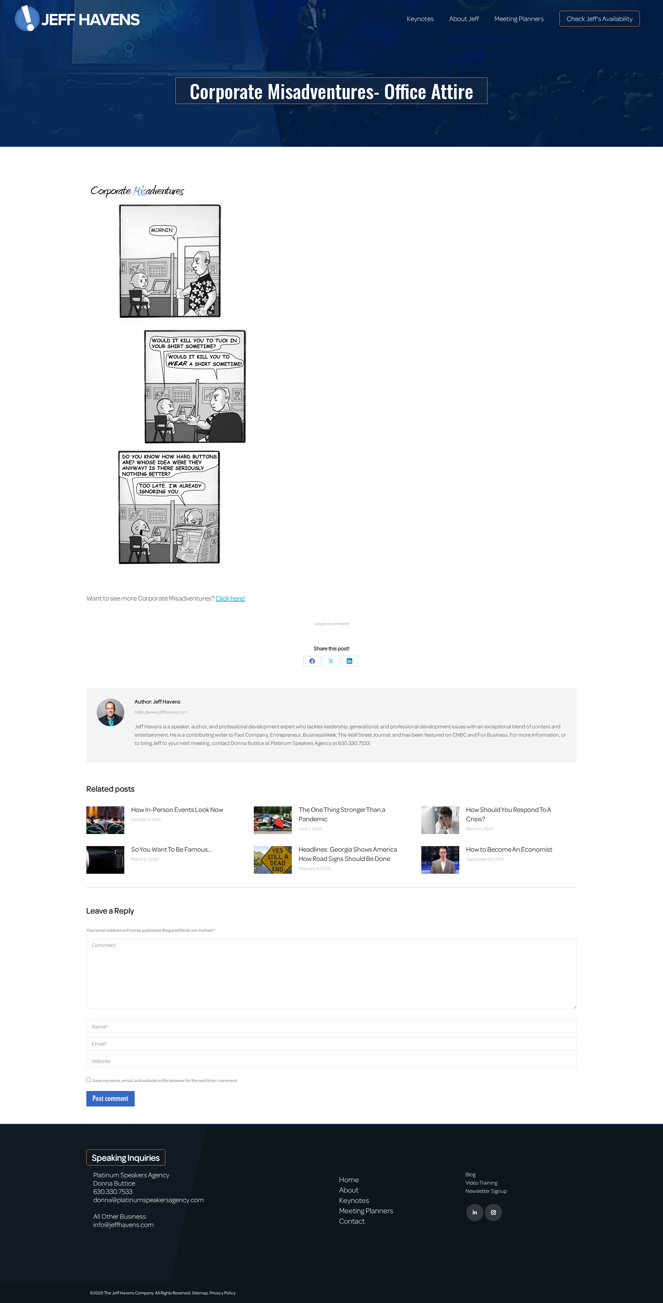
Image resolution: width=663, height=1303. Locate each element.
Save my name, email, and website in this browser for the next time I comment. (165, 1080)
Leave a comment (332, 623)
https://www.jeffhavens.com (161, 712)
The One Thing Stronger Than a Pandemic (342, 814)
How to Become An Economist (509, 849)
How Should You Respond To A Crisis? (508, 814)
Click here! (230, 598)
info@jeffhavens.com (123, 1224)
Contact (352, 1221)
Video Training (481, 1182)
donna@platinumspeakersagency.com (148, 1199)
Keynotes (354, 1200)
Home (349, 1179)
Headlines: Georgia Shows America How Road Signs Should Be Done (348, 853)
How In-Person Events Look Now (177, 809)
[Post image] (105, 820)
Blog (470, 1174)
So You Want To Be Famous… (171, 849)
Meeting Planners (366, 1210)
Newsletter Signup (486, 1191)
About (348, 1190)
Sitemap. (200, 1293)
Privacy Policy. (223, 1293)
